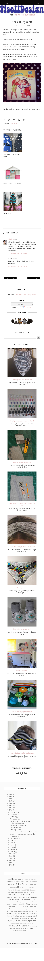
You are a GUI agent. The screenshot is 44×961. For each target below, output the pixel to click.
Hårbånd (26, 897)
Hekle (13, 895)
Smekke (15, 916)
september (14, 838)
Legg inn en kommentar (14, 271)
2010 (11, 858)
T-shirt (18, 921)
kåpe (24, 902)
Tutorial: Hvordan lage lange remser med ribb (22, 504)
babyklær (20, 879)
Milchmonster (32, 904)
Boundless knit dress (17, 882)
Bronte (10, 884)
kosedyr (15, 902)
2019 (11, 797)
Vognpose (26, 928)
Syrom (10, 921)
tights (30, 921)
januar (13, 852)
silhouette (16, 913)
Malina (9, 904)
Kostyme (20, 902)
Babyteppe (32, 879)
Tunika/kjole (14, 925)
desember (14, 812)
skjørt (8, 916)
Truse (32, 923)
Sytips (14, 921)
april (12, 845)
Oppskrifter (19, 907)
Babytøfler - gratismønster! (22, 629)
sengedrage (17, 911)
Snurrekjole (30, 916)
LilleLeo (11, 239)
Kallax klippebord (22, 670)
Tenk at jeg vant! (15, 830)
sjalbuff (27, 913)
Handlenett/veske (20, 892)
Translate (28, 307)
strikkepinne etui (15, 918)
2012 (11, 854)
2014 (11, 808)
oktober (13, 817)
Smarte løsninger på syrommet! (22, 712)
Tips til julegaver (15, 827)
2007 (10, 865)
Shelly (35, 911)
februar (13, 849)
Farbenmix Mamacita (14, 890)
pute (21, 909)
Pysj (24, 909)
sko (11, 916)
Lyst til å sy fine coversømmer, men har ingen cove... (22, 835)
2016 (11, 803)
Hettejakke (9, 897)
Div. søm (21, 887)
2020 (11, 794)
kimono (33, 899)
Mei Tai (25, 904)
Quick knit (28, 909)
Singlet (23, 914)
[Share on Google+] (24, 120)
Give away (14, 124)
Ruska (33, 909)
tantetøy (24, 920)
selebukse (10, 911)
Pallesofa (25, 907)
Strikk (8, 918)
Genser (26, 890)
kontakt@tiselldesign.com (25, 15)
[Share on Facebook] (4, 120)
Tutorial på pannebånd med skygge (22, 753)
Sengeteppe (30, 911)
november (14, 814)
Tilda (34, 921)
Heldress (26, 894)
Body (9, 881)
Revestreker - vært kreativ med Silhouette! (23, 832)
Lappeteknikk (30, 902)
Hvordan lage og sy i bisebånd (22, 462)
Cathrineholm (13, 887)
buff (14, 885)
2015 (11, 806)
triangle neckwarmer (25, 923)
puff (19, 909)
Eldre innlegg (34, 278)
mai (12, 843)
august (13, 840)
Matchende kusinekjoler (18, 825)
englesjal (31, 887)
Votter (24, 931)
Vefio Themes (33, 944)
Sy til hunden (33, 918)
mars (12, 847)
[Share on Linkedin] (18, 120)
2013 (11, 810)
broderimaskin (33, 882)
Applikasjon (12, 879)
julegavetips (27, 899)
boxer (26, 882)
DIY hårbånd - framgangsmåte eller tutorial (22, 547)
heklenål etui (19, 895)
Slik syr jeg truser (22, 588)
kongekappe (10, 902)
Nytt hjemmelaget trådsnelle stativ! (22, 421)
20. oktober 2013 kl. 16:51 (17, 253)
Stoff (35, 916)
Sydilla (5, 47)
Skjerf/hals (33, 914)
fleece (22, 890)
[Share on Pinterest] (14, 120)
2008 (11, 863)
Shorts (9, 914)
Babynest (26, 879)
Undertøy (34, 926)
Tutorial (24, 926)
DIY (27, 887)
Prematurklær (13, 909)
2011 (11, 856)
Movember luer (15, 819)
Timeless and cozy (14, 923)
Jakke (13, 899)
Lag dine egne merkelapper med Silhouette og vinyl (20, 822)
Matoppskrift (18, 904)
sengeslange (23, 911)
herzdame (33, 895)
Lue (35, 902)
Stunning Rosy (24, 918)
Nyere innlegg (10, 278)
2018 (11, 799)
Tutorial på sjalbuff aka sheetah (22, 380)
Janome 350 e (19, 899)
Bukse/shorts (22, 884)
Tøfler (30, 926)
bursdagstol (33, 884)
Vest (22, 928)
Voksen (32, 928)
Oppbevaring (12, 907)
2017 (10, 801)
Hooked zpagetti (18, 897)
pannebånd (32, 907)
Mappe (13, 904)
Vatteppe (18, 928)
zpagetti (29, 931)
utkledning (12, 928)
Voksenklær (17, 930)
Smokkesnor (22, 916)
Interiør (32, 897)
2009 (11, 860)
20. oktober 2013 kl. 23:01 (17, 266)
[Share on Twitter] (9, 120)
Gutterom (11, 892)
